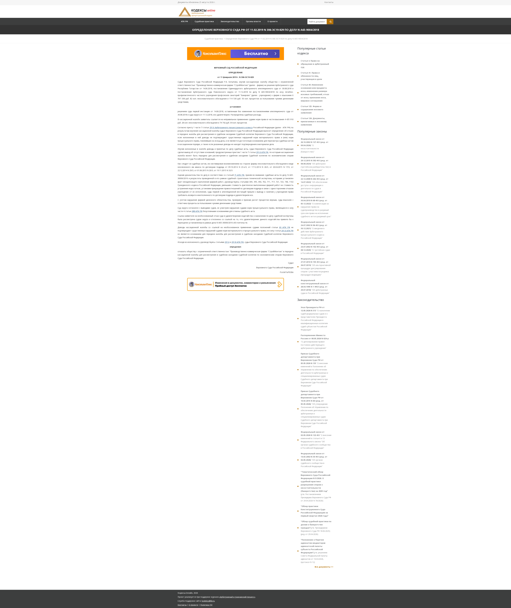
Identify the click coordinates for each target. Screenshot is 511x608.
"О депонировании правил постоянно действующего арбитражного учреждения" (315, 341)
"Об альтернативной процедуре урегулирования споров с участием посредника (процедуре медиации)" (316, 266)
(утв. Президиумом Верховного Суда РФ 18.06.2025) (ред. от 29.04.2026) (316, 527)
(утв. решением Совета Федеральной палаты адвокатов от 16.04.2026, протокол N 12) (314, 551)
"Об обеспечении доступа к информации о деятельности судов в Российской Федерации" (314, 183)
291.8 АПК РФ (238, 242)
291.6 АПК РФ (262, 152)
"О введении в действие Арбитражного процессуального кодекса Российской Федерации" (314, 230)
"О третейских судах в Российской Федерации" (315, 248)
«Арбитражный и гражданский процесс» (237, 597)
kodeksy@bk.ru (208, 601)
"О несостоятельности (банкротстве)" (314, 145)
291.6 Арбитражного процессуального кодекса (231, 127)
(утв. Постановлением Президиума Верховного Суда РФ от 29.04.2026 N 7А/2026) (316, 486)
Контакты (328, 2)
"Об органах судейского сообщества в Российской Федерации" (314, 460)
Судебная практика (204, 21)
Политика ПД (206, 605)
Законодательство (230, 21)
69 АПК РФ (284, 227)
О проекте (272, 21)
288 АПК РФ (197, 211)
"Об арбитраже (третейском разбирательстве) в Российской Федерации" (316, 163)
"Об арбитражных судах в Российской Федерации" (315, 286)
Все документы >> (324, 567)
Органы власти (253, 21)
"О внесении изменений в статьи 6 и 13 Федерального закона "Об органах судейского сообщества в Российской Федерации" (316, 440)
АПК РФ (184, 21)
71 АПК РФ (239, 175)
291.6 (227, 242)
